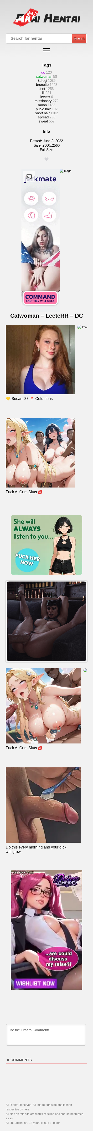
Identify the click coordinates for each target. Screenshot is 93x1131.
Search (79, 38)
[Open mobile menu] (46, 50)
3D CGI (42, 80)
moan (42, 105)
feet (42, 89)
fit (43, 93)
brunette (42, 85)
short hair (42, 113)
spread (43, 117)
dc (43, 72)
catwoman (44, 76)
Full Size (46, 150)
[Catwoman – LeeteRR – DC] (46, 621)
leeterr (45, 97)
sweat (43, 121)
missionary (43, 101)
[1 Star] (46, 159)
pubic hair (43, 109)
